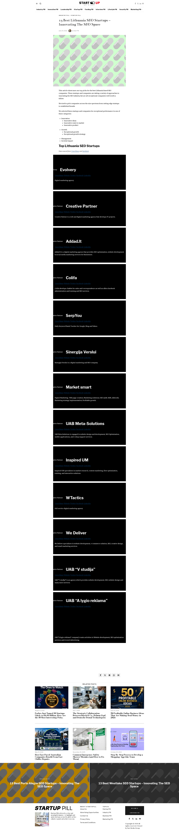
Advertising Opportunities (89, 812)
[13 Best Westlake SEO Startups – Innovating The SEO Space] (134, 783)
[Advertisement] (89, 623)
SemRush (86, 151)
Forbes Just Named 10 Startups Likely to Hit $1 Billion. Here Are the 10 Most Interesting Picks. (50, 715)
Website (67, 175)
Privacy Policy (85, 819)
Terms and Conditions (87, 822)
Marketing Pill (108, 819)
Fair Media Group (133, 828)
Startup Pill (76, 15)
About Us (83, 809)
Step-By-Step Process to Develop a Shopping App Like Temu (127, 756)
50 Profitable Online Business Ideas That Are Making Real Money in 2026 (127, 715)
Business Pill (107, 816)
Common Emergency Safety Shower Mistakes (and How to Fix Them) (88, 757)
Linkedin (87, 175)
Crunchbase (75, 151)
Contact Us (84, 816)
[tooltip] (135, 3)
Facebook (79, 175)
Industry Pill (64, 15)
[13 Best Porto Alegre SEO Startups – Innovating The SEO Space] (44, 783)
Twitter (73, 175)
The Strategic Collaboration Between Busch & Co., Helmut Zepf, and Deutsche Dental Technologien (89, 715)
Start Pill (76, 31)
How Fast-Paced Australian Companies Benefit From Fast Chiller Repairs (48, 757)
